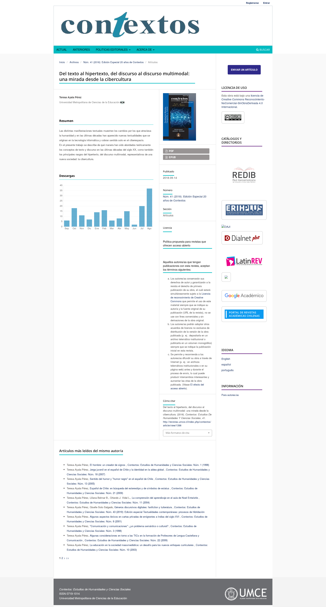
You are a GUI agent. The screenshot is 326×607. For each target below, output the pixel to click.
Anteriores (81, 49)
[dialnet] (242, 238)
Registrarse (252, 3)
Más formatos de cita (177, 432)
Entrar (266, 3)
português (227, 370)
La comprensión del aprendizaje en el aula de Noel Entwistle (165, 497)
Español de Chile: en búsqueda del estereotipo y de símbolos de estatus (130, 488)
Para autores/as (230, 395)
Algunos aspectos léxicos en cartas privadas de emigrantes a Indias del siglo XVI (135, 516)
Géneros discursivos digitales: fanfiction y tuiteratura (143, 507)
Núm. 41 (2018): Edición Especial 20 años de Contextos (113, 62)
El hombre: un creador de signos (108, 465)
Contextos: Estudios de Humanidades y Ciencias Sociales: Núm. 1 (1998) (168, 465)
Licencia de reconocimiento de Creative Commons (190, 297)
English (225, 359)
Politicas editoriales (112, 49)
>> (67, 558)
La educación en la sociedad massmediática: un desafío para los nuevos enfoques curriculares (142, 545)
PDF (171, 151)
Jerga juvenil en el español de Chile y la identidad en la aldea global (127, 469)
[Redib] (244, 174)
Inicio (62, 62)
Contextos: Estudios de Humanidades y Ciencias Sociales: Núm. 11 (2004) (108, 502)
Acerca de (144, 49)
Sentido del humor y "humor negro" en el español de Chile (122, 479)
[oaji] (225, 226)
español (226, 364)
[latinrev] (244, 261)
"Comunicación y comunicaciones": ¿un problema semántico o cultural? (129, 526)
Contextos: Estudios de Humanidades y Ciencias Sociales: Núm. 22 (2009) (126, 540)
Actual (61, 49)
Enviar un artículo (244, 69)
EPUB (172, 157)
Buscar (264, 49)
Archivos (74, 62)
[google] (244, 296)
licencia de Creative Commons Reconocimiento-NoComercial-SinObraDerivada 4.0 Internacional (243, 101)
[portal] (244, 315)
